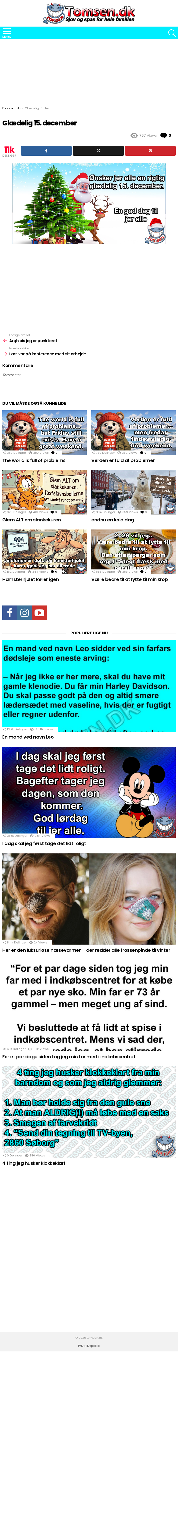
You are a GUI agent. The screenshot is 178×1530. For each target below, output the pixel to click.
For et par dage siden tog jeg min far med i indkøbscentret (68, 1056)
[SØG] (172, 33)
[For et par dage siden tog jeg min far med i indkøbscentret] (89, 1005)
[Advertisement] (89, 71)
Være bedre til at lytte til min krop (129, 579)
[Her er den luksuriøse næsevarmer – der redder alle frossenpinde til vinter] (89, 899)
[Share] (46, 151)
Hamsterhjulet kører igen (30, 579)
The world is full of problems (34, 460)
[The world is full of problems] (44, 432)
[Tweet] (98, 151)
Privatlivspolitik (89, 1346)
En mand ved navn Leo (28, 737)
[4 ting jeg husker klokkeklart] (89, 1112)
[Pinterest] (150, 151)
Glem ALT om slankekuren (31, 520)
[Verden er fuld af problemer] (133, 432)
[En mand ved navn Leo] (89, 686)
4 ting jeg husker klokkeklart (34, 1163)
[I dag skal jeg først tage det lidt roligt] (89, 792)
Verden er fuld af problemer (123, 460)
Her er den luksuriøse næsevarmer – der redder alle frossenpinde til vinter (86, 950)
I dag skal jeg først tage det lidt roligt (44, 843)
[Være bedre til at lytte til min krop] (133, 551)
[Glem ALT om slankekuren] (44, 492)
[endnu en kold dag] (133, 492)
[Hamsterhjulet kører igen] (44, 551)
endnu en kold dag (112, 520)
